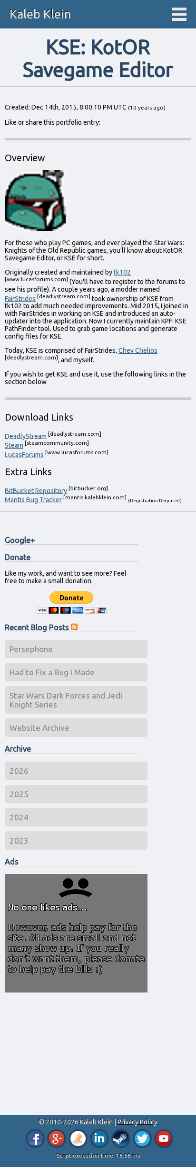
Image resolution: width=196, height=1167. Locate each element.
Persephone (31, 648)
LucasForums (24, 455)
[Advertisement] (76, 1054)
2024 (19, 817)
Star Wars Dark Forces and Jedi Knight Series (66, 700)
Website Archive (39, 727)
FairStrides (20, 298)
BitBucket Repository (36, 490)
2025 (19, 794)
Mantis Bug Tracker (33, 500)
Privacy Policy (137, 1122)
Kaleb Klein (40, 14)
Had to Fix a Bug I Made (52, 672)
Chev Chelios (137, 350)
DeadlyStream (26, 436)
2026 (19, 770)
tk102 (122, 272)
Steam (14, 445)
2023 (19, 840)
